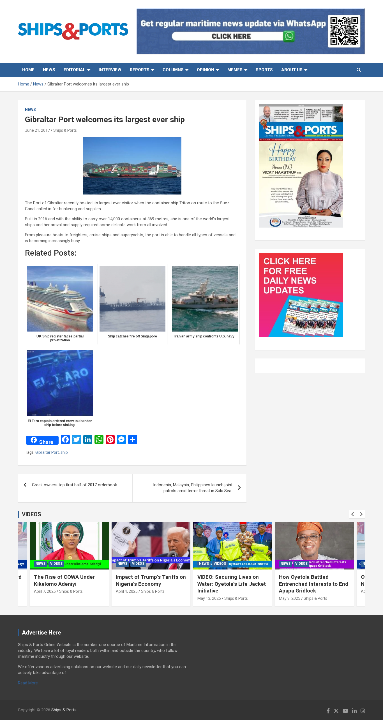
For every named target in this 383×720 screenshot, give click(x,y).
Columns (173, 69)
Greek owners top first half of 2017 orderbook (74, 484)
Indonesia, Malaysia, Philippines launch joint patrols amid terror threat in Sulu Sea (192, 487)
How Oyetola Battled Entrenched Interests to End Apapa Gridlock (313, 584)
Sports (264, 69)
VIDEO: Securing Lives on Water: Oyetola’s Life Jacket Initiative (231, 584)
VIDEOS (31, 514)
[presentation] (353, 514)
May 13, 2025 (209, 598)
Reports (139, 69)
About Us (292, 69)
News (49, 69)
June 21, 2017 (37, 130)
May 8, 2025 (289, 598)
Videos (56, 564)
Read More (28, 683)
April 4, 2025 (127, 591)
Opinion (205, 69)
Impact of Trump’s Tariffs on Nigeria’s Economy (151, 580)
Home (28, 69)
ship (64, 452)
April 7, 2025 (45, 591)
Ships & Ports (65, 130)
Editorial (75, 69)
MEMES (235, 69)
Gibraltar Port (47, 452)
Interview (110, 69)
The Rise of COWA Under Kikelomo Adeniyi (64, 580)
